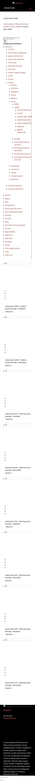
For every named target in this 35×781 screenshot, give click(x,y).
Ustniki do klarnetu (15, 186)
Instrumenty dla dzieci (13, 208)
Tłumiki (10, 79)
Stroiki (10, 76)
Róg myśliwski (10, 232)
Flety (6, 202)
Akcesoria (24, 24)
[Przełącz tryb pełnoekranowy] (3, 777)
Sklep (17, 24)
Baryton (14, 85)
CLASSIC (20, 113)
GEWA (16, 104)
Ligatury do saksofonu (16, 59)
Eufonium (14, 88)
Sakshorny (9, 235)
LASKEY (18, 27)
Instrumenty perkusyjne (14, 212)
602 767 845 (8, 716)
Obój (7, 222)
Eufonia (8, 195)
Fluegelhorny (10, 205)
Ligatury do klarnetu (15, 56)
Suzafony (8, 242)
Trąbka (13, 173)
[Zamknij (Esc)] (6, 777)
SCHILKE (17, 139)
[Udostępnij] (4, 777)
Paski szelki (12, 63)
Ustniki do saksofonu (15, 189)
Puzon (12, 27)
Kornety (8, 218)
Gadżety (11, 49)
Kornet (13, 95)
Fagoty (7, 199)
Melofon (14, 98)
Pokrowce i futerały (15, 66)
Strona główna (9, 24)
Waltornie (8, 255)
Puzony (7, 228)
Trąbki (7, 245)
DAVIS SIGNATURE (23, 120)
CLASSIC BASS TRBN (24, 117)
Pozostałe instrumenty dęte (15, 225)
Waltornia (14, 179)
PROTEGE (20, 127)
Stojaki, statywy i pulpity (16, 72)
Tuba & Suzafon (17, 176)
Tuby (7, 252)
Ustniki (6, 27)
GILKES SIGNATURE (24, 123)
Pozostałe (11, 69)
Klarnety (8, 215)
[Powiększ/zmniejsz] (1, 777)
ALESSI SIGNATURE (24, 110)
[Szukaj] (5, 41)
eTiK (17, 742)
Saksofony (9, 238)
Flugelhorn (15, 92)
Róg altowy (15, 166)
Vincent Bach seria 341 (22, 154)
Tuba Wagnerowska (12, 248)
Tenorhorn (15, 169)
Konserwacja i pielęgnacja (17, 53)
